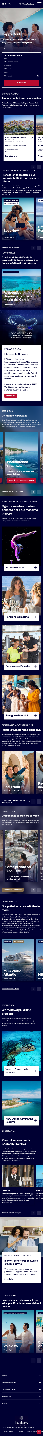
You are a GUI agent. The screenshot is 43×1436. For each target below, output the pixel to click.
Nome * (8, 1283)
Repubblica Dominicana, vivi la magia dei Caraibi (18, 296)
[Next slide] (39, 248)
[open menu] (39, 4)
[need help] (39, 1432)
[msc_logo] (6, 3)
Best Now (11, 230)
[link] (8, 237)
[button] (21, 61)
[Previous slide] (33, 492)
